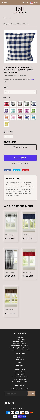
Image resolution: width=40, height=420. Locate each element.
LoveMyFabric (20, 409)
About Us (20, 357)
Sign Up (31, 393)
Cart (26, 2)
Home (6, 18)
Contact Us (20, 360)
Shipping (7, 75)
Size (6, 87)
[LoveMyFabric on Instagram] (13, 403)
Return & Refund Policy (20, 377)
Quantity (8, 132)
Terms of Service (20, 372)
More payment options (20, 163)
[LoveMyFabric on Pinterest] (9, 403)
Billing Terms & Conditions (20, 381)
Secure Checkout (20, 379)
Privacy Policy (20, 369)
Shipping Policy (20, 374)
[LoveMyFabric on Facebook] (6, 403)
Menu (6, 2)
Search (20, 362)
